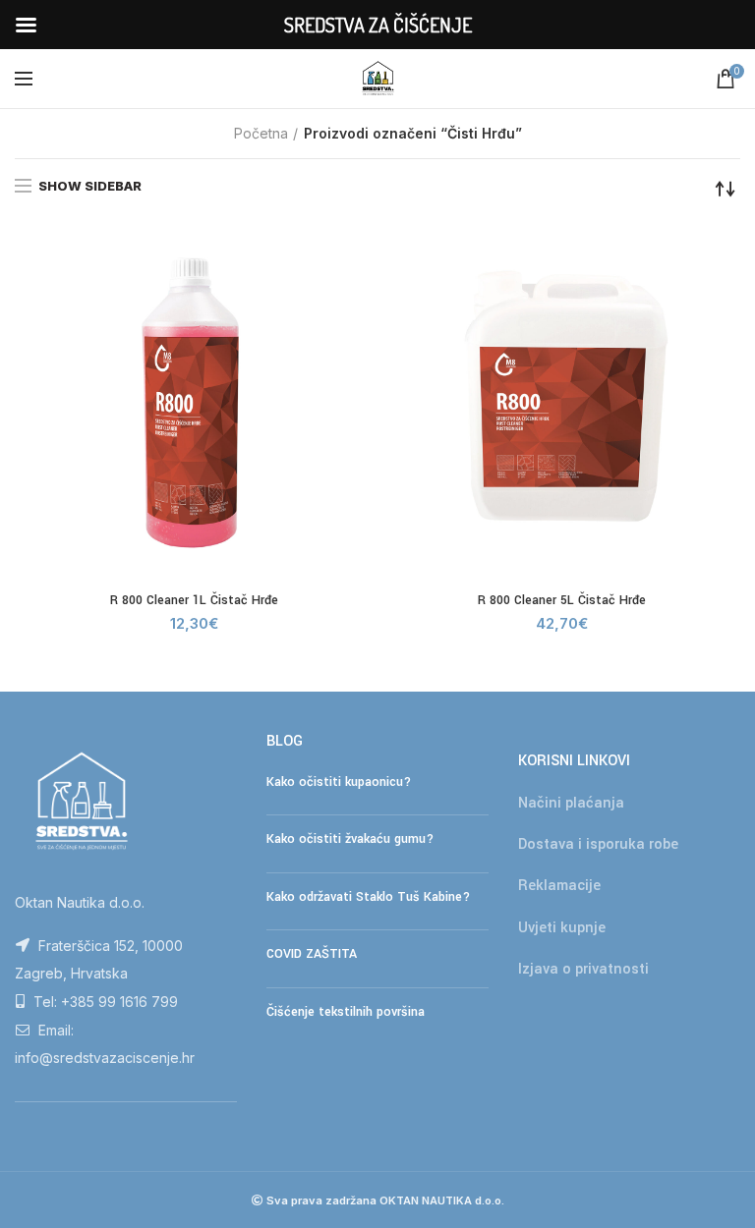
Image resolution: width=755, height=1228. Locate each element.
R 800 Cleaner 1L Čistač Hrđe (194, 600)
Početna (261, 133)
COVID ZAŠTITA (311, 954)
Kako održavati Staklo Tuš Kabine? (368, 897)
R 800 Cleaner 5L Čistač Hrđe (562, 600)
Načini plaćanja (571, 803)
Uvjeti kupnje (562, 928)
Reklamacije (559, 885)
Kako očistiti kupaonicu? (338, 782)
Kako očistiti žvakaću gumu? (350, 839)
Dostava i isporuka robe (598, 844)
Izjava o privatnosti (583, 969)
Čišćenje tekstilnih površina (345, 1012)
